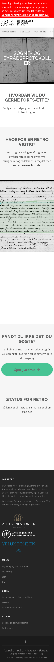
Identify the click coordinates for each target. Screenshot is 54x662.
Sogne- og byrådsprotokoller (15, 566)
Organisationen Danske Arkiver (17, 597)
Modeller (25, 31)
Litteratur (43, 650)
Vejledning (40, 31)
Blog (4, 576)
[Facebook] (25, 642)
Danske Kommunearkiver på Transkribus (25, 14)
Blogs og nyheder (17, 653)
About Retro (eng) (35, 653)
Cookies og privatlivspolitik (15, 622)
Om (4, 582)
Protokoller (9, 31)
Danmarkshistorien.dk (12, 607)
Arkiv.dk (6, 602)
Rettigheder (7, 628)
